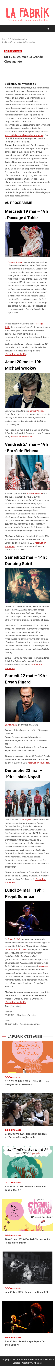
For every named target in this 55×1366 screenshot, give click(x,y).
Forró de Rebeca (34, 493)
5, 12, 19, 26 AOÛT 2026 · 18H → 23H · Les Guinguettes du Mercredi (27, 1057)
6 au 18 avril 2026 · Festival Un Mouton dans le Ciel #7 (27, 1162)
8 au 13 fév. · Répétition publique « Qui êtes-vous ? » (27, 1317)
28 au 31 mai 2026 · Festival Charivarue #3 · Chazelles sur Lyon (27, 1215)
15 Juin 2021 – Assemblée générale (22, 1022)
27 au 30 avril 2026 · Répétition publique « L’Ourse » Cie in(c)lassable (27, 1109)
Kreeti (25, 1363)
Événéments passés (13, 51)
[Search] (48, 29)
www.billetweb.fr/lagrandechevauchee (24, 135)
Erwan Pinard (11, 725)
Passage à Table (15, 262)
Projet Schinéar (15, 939)
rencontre (43, 966)
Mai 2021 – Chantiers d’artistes (20, 1013)
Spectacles (15, 1006)
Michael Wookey (36, 411)
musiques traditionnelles (16, 949)
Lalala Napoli (25, 820)
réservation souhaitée (15, 354)
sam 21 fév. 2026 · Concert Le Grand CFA (27, 1268)
